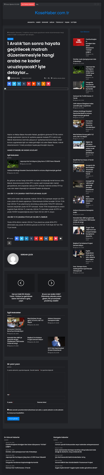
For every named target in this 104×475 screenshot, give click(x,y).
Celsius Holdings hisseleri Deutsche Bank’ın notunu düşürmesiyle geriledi (34, 170)
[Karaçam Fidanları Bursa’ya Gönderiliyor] (16, 322)
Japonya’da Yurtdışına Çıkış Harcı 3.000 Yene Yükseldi (53, 4)
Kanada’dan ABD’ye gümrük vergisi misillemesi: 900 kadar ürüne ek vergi (15, 340)
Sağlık (52, 22)
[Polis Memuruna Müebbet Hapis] (78, 199)
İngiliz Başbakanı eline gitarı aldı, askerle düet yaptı (90, 255)
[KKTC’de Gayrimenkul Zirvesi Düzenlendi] (56, 341)
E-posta (10, 402)
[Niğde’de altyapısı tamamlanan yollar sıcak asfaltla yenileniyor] (78, 145)
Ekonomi (45, 22)
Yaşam (67, 22)
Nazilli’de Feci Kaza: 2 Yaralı (83, 160)
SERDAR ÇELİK (15, 78)
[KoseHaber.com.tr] (52, 12)
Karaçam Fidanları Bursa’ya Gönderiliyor (15, 330)
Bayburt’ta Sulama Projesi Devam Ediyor (35, 339)
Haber (38, 22)
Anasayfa (31, 22)
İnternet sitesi (41, 402)
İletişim (73, 22)
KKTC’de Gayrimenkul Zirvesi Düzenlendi (56, 349)
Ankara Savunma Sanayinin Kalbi (54, 319)
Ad (8, 394)
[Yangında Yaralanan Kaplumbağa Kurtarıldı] (78, 85)
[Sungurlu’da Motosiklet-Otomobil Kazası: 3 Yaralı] (78, 168)
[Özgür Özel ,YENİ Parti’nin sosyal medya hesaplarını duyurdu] (78, 230)
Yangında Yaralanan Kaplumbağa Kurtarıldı (90, 85)
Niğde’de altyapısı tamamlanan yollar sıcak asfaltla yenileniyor (91, 147)
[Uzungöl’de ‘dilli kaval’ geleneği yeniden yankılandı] (78, 184)
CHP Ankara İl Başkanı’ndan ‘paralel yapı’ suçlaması (83, 105)
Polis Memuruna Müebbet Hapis (90, 200)
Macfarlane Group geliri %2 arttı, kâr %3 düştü (35, 320)
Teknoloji (59, 22)
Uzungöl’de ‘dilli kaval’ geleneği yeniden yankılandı (90, 185)
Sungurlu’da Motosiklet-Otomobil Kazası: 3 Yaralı (90, 169)
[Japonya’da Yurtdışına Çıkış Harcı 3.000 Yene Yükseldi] (12, 164)
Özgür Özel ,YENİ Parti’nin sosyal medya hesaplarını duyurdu (91, 232)
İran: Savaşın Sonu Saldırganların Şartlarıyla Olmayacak (82, 269)
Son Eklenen (84, 32)
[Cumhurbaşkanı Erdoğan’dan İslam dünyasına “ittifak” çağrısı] (78, 42)
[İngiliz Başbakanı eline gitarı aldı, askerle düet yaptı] (78, 253)
